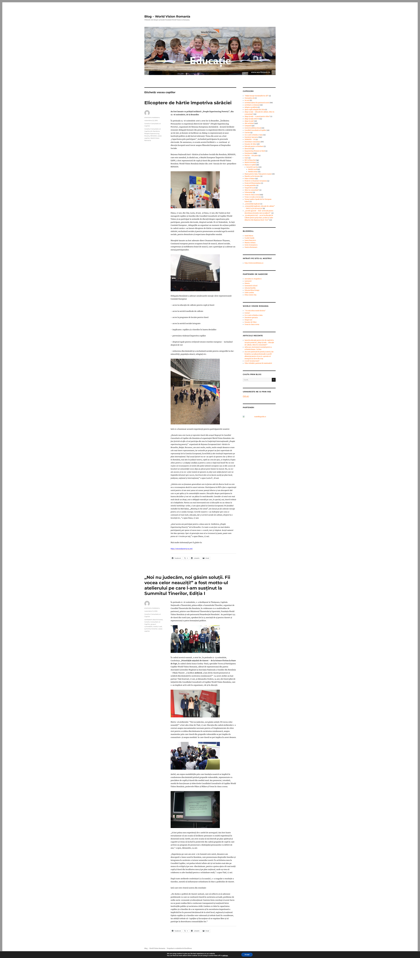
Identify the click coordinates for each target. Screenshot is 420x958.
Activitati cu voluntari (252, 105)
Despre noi (248, 320)
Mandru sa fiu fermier (252, 176)
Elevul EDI (248, 149)
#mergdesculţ (249, 98)
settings (225, 956)
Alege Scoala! (249, 121)
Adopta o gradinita (251, 107)
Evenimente (249, 153)
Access (247, 100)
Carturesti (248, 281)
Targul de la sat (250, 188)
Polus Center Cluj (250, 295)
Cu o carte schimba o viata (253, 135)
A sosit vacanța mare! (252, 361)
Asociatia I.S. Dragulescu (253, 279)
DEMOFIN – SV (250, 139)
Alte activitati (249, 123)
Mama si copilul (250, 165)
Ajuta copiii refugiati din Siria (255, 110)
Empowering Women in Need (255, 151)
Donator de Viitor (251, 322)
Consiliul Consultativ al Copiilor (255, 130)
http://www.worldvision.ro (254, 263)
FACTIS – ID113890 (251, 156)
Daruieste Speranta (251, 137)
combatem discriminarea (153, 619)
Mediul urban (252, 172)
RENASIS (153, 136)
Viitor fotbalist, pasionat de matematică (258, 363)
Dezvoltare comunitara (252, 142)
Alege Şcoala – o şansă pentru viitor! (257, 116)
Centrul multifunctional (253, 128)
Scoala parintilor (250, 185)
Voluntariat (248, 192)
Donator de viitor (250, 144)
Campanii (248, 126)
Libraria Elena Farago (252, 290)
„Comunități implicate (252, 204)
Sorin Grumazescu (251, 245)
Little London (249, 293)
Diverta (247, 283)
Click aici (246, 396)
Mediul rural (252, 169)
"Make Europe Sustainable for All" (256, 96)
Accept (247, 955)
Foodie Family (249, 238)
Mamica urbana (250, 243)
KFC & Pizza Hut (250, 160)
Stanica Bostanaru (251, 247)
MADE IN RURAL (250, 162)
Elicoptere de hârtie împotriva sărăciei (188, 102)
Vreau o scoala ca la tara (253, 197)
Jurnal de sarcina (252, 167)
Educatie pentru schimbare (254, 146)
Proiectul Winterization (253, 183)
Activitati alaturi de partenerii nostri (257, 103)
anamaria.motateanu (152, 117)
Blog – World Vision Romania (167, 16)
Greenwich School (251, 286)
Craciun (247, 133)
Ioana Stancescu (250, 240)
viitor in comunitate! (252, 190)
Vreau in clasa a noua (252, 195)
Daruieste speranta (251, 317)
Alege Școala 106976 (252, 119)
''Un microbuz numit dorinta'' (255, 311)
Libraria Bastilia (250, 288)
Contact (247, 313)
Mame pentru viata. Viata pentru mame (258, 174)
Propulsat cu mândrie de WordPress (179, 948)
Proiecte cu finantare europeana (256, 181)
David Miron (249, 236)
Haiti (246, 158)
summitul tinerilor (151, 629)
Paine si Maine (250, 179)
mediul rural (157, 626)
